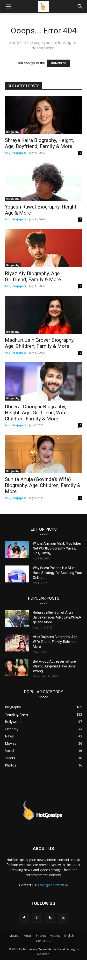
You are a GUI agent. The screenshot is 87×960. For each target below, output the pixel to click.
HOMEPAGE (58, 63)
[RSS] (50, 918)
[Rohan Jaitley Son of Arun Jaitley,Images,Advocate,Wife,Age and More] (17, 618)
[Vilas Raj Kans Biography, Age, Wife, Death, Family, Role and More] (17, 643)
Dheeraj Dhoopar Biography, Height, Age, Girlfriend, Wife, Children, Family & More (36, 413)
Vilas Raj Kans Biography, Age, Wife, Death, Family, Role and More (55, 642)
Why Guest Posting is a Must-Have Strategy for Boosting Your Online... (57, 573)
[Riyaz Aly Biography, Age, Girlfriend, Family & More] (43, 248)
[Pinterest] (37, 918)
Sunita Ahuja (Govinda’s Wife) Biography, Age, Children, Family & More (42, 485)
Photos (41, 936)
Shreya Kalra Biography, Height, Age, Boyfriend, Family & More (39, 143)
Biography (12, 132)
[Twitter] (63, 918)
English (69, 936)
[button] (8, 6)
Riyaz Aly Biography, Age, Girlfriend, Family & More (33, 276)
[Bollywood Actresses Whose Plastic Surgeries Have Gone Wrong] (17, 667)
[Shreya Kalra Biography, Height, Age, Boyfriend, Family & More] (43, 115)
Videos (55, 936)
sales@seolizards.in (53, 885)
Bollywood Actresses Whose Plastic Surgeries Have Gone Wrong (54, 666)
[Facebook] (24, 918)
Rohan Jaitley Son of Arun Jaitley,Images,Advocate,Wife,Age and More (57, 617)
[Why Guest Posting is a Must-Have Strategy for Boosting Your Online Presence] (17, 573)
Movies (14, 936)
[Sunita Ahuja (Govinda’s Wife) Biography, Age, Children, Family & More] (43, 454)
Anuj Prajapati (15, 153)
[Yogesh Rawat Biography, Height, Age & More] (43, 182)
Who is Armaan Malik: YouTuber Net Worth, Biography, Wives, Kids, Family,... (57, 548)
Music (27, 936)
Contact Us (43, 941)
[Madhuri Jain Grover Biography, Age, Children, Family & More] (43, 315)
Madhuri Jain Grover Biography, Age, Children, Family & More (39, 343)
